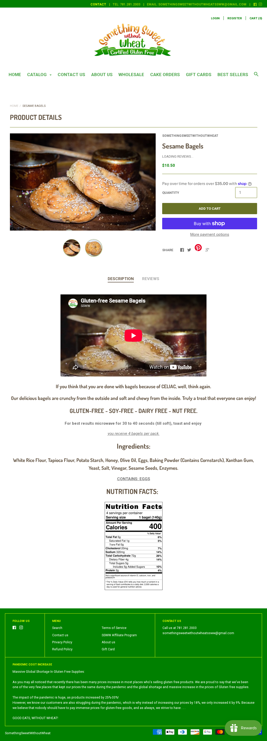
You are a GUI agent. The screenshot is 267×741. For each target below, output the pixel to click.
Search (57, 628)
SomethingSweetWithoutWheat (190, 136)
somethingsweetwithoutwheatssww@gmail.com (198, 633)
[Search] (256, 76)
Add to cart (210, 209)
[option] (83, 182)
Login (215, 18)
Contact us (71, 74)
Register (234, 18)
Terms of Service (114, 628)
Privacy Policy (62, 642)
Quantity (170, 193)
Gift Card (108, 649)
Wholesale (131, 74)
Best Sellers (232, 74)
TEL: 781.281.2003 (126, 4)
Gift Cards (198, 74)
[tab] (121, 279)
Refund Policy (62, 649)
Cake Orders (165, 74)
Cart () (256, 18)
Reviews (150, 278)
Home (15, 74)
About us (102, 74)
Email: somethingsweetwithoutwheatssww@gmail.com (196, 4)
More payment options (209, 234)
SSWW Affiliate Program (119, 635)
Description (121, 278)
